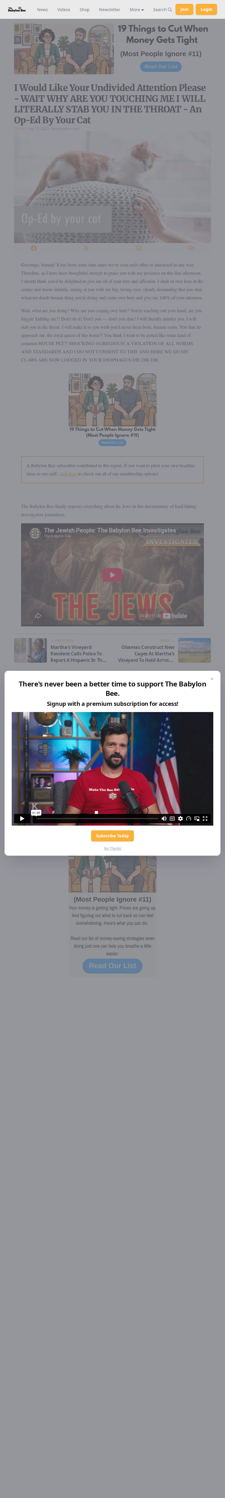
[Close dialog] (212, 679)
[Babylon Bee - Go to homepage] (17, 9)
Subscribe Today (112, 836)
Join (184, 9)
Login (206, 9)
